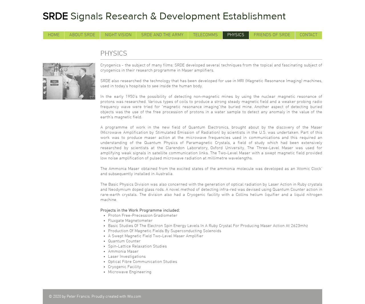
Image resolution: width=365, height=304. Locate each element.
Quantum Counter (289, 189)
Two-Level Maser (235, 153)
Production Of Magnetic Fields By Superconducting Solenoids (164, 231)
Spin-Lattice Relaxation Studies (137, 246)
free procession (168, 112)
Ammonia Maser (125, 168)
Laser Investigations (127, 256)
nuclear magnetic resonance (288, 96)
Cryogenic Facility (124, 266)
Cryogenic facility (203, 194)
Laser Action (280, 184)
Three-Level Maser (275, 148)
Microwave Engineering (129, 272)
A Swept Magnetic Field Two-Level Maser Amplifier (155, 236)
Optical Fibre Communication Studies (142, 261)
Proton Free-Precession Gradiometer (142, 215)
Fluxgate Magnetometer (130, 220)
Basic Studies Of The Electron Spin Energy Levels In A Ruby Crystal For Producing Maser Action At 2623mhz (208, 225)
